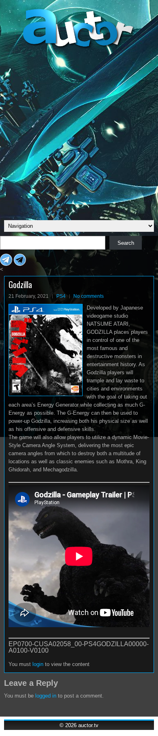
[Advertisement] (79, 133)
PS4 (61, 296)
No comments (88, 296)
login (37, 664)
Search (125, 243)
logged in (45, 696)
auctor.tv (88, 725)
